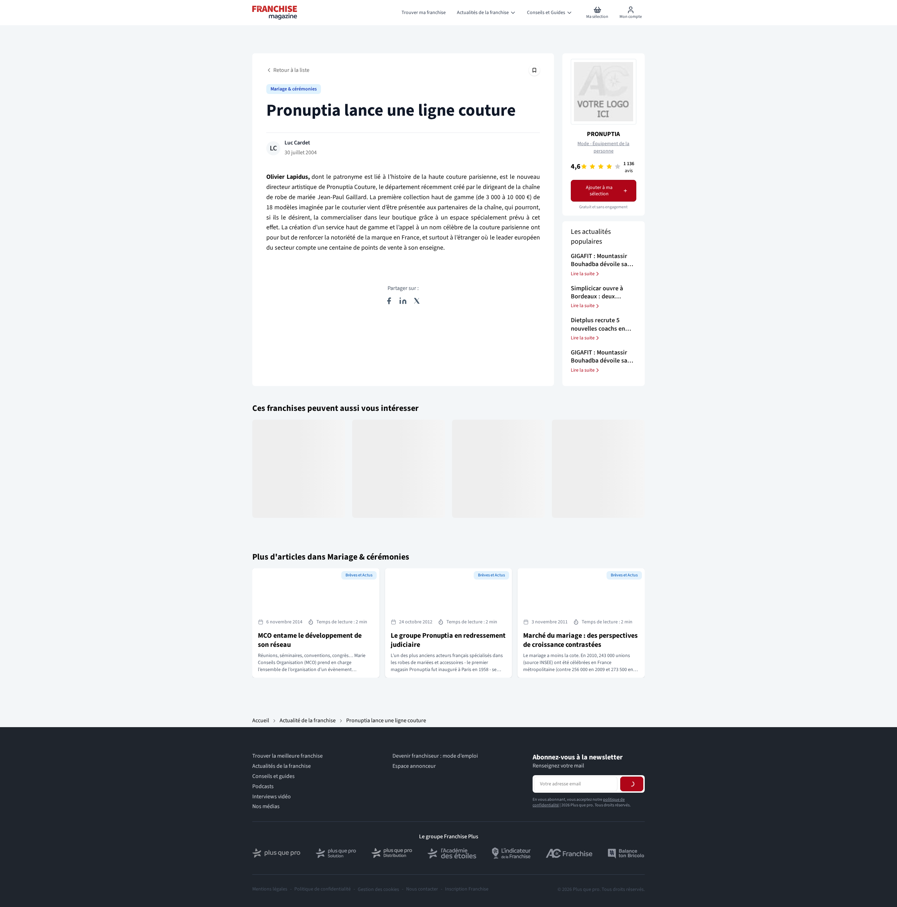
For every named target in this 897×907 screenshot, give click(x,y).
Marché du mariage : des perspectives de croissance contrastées (580, 640)
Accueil (260, 720)
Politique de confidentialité (322, 889)
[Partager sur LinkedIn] (403, 300)
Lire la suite (583, 274)
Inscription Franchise (466, 889)
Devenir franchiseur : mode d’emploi (435, 756)
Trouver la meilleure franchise (287, 756)
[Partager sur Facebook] (389, 300)
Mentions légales (269, 889)
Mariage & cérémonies (294, 89)
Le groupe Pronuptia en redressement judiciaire (448, 640)
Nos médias (266, 806)
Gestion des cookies (378, 889)
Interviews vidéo (271, 796)
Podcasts (263, 786)
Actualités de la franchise (281, 766)
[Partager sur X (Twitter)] (417, 300)
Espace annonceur (414, 766)
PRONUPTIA (603, 134)
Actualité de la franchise (308, 720)
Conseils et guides (273, 776)
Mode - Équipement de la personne (603, 147)
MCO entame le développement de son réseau (310, 640)
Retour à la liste (291, 70)
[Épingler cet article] (534, 70)
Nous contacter (422, 889)
